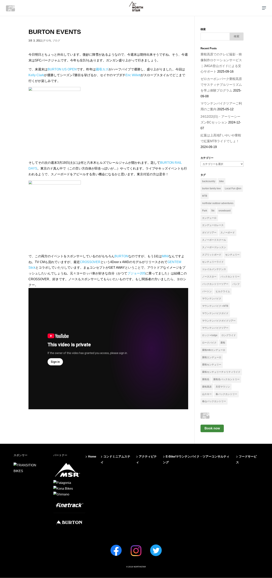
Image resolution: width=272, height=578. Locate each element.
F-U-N (47, 40)
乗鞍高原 (207, 386)
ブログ (56, 40)
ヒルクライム (223, 291)
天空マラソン (223, 386)
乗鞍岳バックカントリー (226, 379)
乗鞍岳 (205, 379)
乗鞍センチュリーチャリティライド (221, 372)
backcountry (208, 181)
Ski (212, 210)
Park (204, 210)
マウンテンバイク (211, 298)
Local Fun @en (233, 188)
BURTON (121, 256)
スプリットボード (211, 254)
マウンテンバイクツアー (215, 327)
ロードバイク (209, 342)
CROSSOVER (90, 262)
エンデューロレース (213, 225)
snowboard (224, 210)
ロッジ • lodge (209, 335)
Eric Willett (133, 75)
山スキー (207, 394)
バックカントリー (230, 276)
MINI (165, 256)
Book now (212, 428)
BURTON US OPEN (62, 69)
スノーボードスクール (214, 240)
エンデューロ (209, 218)
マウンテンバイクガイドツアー (219, 320)
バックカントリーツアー (215, 284)
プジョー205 (136, 273)
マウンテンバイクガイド (215, 313)
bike (221, 181)
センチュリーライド (213, 261)
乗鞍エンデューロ (211, 357)
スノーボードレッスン (214, 247)
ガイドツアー (209, 232)
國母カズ (102, 69)
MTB (204, 195)
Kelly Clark (36, 75)
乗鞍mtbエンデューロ (213, 350)
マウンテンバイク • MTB (215, 306)
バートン (207, 291)
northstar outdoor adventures (217, 203)
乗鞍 (222, 342)
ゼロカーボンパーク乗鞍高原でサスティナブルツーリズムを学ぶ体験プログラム (221, 84)
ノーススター (209, 276)
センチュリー (232, 254)
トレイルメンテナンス (214, 269)
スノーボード (227, 232)
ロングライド (228, 335)
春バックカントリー (226, 394)
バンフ (236, 284)
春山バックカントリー (214, 401)
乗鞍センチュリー (211, 364)
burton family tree (211, 188)
